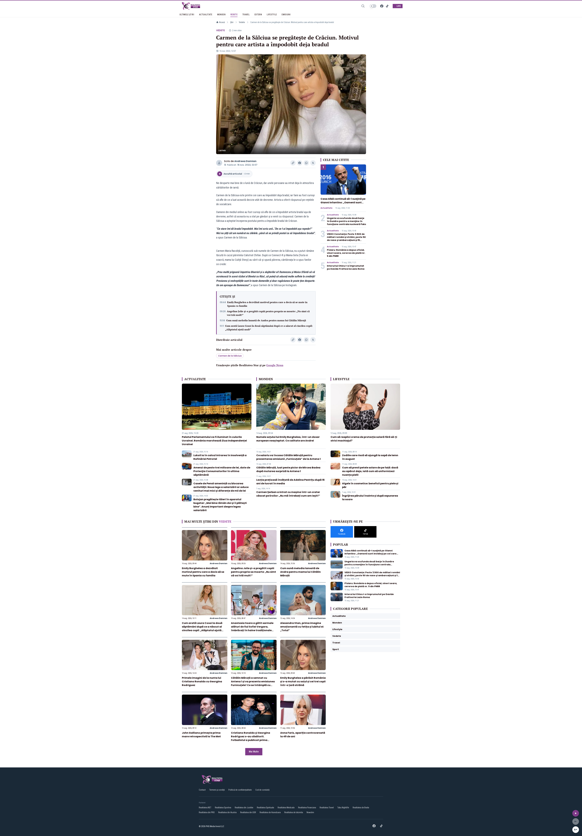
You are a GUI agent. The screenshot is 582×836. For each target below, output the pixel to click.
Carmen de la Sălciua (230, 355)
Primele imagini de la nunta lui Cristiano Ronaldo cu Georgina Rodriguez (202, 681)
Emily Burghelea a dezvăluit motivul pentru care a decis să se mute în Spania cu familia (267, 304)
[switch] (373, 6)
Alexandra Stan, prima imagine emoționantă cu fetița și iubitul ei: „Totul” (302, 626)
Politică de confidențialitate (240, 790)
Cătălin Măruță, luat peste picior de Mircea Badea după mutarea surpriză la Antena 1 (288, 469)
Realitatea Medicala (286, 807)
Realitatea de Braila (361, 807)
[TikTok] (387, 6)
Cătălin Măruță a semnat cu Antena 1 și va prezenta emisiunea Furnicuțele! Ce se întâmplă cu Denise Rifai (253, 683)
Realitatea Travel (327, 807)
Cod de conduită (262, 790)
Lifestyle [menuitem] (272, 14)
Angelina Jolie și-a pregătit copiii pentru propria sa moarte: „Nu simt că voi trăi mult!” (268, 313)
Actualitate (326, 208)
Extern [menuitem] (258, 14)
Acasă (222, 22)
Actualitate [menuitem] (205, 14)
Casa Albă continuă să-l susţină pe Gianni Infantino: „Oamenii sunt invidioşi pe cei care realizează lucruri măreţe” (343, 204)
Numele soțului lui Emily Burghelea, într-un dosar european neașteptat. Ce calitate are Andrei (288, 438)
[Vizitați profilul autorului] (219, 163)
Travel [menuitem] (246, 14)
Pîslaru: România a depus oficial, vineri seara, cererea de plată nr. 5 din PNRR (346, 253)
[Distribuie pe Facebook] (299, 163)
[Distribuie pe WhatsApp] (306, 163)
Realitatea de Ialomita (293, 812)
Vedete (242, 22)
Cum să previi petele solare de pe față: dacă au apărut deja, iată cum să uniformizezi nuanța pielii (370, 471)
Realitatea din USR (248, 812)
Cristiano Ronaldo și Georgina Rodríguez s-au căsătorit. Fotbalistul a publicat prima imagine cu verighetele (250, 738)
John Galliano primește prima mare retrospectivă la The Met (201, 734)
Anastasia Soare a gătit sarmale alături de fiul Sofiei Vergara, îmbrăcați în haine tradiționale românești (252, 628)
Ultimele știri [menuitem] (186, 14)
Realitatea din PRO (207, 812)
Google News (274, 365)
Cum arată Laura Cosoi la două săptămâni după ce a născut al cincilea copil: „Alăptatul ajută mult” (269, 327)
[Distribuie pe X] (313, 163)
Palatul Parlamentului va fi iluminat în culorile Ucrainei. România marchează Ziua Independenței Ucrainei (214, 440)
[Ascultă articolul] (575, 813)
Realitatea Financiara (307, 807)
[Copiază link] (293, 163)
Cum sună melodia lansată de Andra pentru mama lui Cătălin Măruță (266, 320)
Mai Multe (254, 751)
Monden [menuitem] (221, 14)
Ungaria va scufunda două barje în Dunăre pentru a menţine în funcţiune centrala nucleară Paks (346, 221)
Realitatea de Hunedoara (270, 812)
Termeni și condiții (217, 790)
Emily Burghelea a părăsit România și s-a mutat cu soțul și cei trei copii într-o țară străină (303, 681)
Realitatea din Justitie (244, 807)
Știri (231, 22)
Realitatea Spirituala (265, 807)
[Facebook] (382, 6)
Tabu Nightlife (343, 807)
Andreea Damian (245, 161)
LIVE (399, 6)
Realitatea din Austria (227, 812)
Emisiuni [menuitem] (286, 14)
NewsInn (310, 812)
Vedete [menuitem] (233, 14)
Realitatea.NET (205, 807)
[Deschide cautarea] (363, 6)
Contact (202, 790)
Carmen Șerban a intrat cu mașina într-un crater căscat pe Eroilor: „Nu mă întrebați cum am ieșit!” (288, 493)
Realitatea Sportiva (223, 807)
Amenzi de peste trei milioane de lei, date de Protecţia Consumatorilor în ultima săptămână (221, 471)
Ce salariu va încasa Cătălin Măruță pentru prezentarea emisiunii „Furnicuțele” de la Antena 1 (288, 457)
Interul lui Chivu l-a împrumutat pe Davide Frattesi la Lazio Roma (345, 267)
